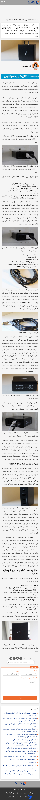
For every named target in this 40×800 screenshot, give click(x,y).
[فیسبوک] (14, 659)
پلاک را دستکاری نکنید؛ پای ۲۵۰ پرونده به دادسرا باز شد (19, 756)
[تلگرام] (20, 659)
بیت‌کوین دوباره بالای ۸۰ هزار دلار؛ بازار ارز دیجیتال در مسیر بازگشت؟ (20, 714)
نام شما (35, 671)
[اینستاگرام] (15, 790)
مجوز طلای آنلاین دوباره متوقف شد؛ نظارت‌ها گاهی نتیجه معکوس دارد (21, 752)
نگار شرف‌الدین (26, 66)
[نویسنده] (35, 66)
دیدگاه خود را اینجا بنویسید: (29, 678)
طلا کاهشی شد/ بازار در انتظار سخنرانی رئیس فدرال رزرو (20, 725)
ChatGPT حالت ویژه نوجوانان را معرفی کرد (23, 759)
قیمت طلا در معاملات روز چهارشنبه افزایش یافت (21, 748)
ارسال (20, 698)
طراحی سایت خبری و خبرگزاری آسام (17, 797)
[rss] (25, 790)
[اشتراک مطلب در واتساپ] (10, 658)
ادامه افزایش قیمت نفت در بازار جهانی (24, 740)
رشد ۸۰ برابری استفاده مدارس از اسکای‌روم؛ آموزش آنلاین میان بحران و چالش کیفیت (21, 744)
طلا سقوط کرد (32, 763)
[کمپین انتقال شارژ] (20, 76)
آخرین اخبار (34, 709)
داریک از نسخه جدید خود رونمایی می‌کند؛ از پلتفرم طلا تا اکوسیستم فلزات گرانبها (20, 730)
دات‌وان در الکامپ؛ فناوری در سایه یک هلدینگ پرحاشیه (19, 774)
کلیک (10, 793)
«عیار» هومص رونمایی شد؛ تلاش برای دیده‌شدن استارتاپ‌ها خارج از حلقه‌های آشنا (22, 735)
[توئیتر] (17, 659)
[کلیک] (33, 2)
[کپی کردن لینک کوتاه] (20, 662)
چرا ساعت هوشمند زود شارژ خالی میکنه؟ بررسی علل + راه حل (19, 767)
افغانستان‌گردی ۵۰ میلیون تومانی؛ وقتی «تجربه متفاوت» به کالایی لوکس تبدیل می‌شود (20, 719)
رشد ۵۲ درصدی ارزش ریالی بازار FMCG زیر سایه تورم (20, 771)
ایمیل (17, 671)
